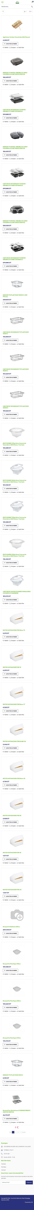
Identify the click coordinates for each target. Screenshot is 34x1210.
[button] (32, 2)
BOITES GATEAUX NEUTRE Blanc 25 (14, 778)
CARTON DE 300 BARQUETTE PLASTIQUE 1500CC (16, 370)
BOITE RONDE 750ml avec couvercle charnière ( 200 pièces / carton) (14, 518)
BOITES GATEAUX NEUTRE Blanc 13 (14, 630)
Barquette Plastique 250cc (12, 1001)
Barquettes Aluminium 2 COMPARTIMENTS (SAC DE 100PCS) (16, 1111)
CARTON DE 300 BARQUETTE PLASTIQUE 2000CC (16, 407)
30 (30, 11)
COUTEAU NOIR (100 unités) (12, 1186)
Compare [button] (13, 47)
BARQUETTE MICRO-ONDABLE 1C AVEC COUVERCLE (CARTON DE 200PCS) (15, 73)
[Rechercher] (32, 6)
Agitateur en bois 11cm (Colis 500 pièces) (16, 37)
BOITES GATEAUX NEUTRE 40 (12, 889)
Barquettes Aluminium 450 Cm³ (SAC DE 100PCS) (16, 1148)
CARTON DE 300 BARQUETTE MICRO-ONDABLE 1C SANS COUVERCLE (14, 110)
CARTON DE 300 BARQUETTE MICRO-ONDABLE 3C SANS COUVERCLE (14, 258)
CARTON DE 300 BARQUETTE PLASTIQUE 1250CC (16, 332)
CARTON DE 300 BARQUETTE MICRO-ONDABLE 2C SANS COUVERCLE (14, 184)
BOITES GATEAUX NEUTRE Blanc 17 (14, 704)
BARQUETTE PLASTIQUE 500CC (13, 1075)
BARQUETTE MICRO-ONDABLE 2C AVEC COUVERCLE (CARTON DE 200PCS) (15, 147)
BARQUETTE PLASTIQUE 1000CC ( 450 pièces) (15, 295)
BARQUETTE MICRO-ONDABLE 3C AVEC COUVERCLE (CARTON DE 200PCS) (15, 221)
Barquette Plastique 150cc (12, 964)
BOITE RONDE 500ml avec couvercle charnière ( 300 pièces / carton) (14, 481)
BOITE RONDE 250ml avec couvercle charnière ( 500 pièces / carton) (14, 555)
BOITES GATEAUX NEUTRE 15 (12, 667)
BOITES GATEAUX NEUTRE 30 (12, 815)
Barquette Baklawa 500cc (11, 927)
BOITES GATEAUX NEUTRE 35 (12, 852)
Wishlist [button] (6, 47)
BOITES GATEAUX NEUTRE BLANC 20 (14, 741)
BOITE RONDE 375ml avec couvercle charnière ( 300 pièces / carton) (14, 444)
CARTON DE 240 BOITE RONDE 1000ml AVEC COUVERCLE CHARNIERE (17, 592)
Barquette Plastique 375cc (12, 1038)
